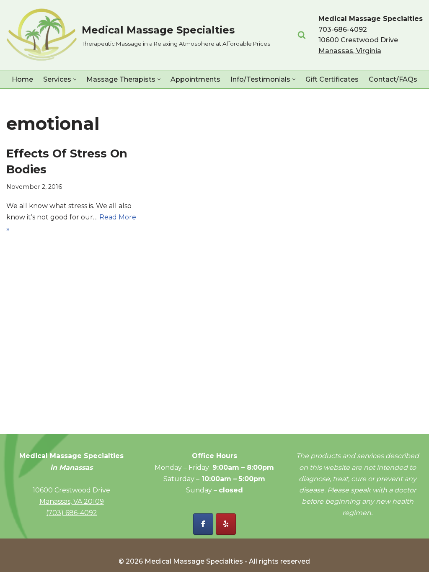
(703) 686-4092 (71, 513)
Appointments (195, 79)
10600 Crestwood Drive (71, 490)
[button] (74, 79)
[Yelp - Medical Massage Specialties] (226, 524)
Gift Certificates (332, 79)
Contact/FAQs (393, 79)
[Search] (301, 35)
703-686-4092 (342, 29)
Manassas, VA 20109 (71, 501)
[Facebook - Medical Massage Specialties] (203, 524)
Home (22, 79)
